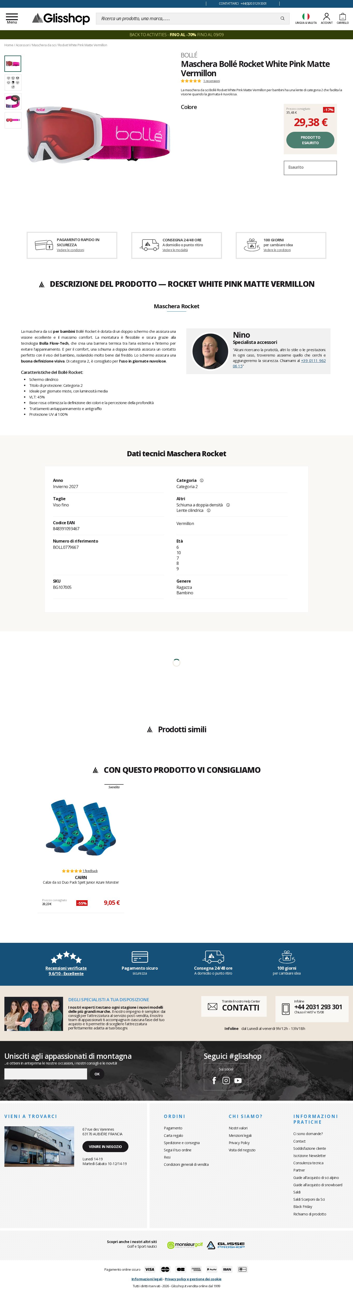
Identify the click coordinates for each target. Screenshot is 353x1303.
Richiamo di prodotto (309, 1214)
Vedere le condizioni (70, 250)
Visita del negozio (242, 1149)
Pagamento (173, 1127)
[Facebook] (214, 1081)
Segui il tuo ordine (177, 1149)
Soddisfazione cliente (309, 1148)
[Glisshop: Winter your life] (61, 19)
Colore (189, 107)
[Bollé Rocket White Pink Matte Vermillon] (98, 135)
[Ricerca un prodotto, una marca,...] (282, 18)
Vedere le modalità (175, 250)
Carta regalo (173, 1135)
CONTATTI (240, 1007)
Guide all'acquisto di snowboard (317, 1184)
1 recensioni (211, 81)
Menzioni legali (240, 1135)
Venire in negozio (105, 1146)
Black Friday (302, 1206)
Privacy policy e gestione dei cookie (193, 1279)
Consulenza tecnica (308, 1162)
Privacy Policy (239, 1142)
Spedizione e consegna (182, 1142)
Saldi (297, 1192)
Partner (299, 1170)
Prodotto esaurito (310, 140)
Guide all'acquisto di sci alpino (316, 1177)
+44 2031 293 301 (318, 1006)
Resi (167, 1157)
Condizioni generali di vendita (186, 1164)
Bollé (189, 55)
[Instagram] (226, 1081)
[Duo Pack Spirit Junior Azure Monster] (81, 827)
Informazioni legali (147, 1279)
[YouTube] (238, 1081)
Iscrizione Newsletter (309, 1155)
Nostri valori (238, 1127)
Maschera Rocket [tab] (176, 306)
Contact (299, 1141)
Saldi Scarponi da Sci (309, 1199)
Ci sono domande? (308, 1133)
